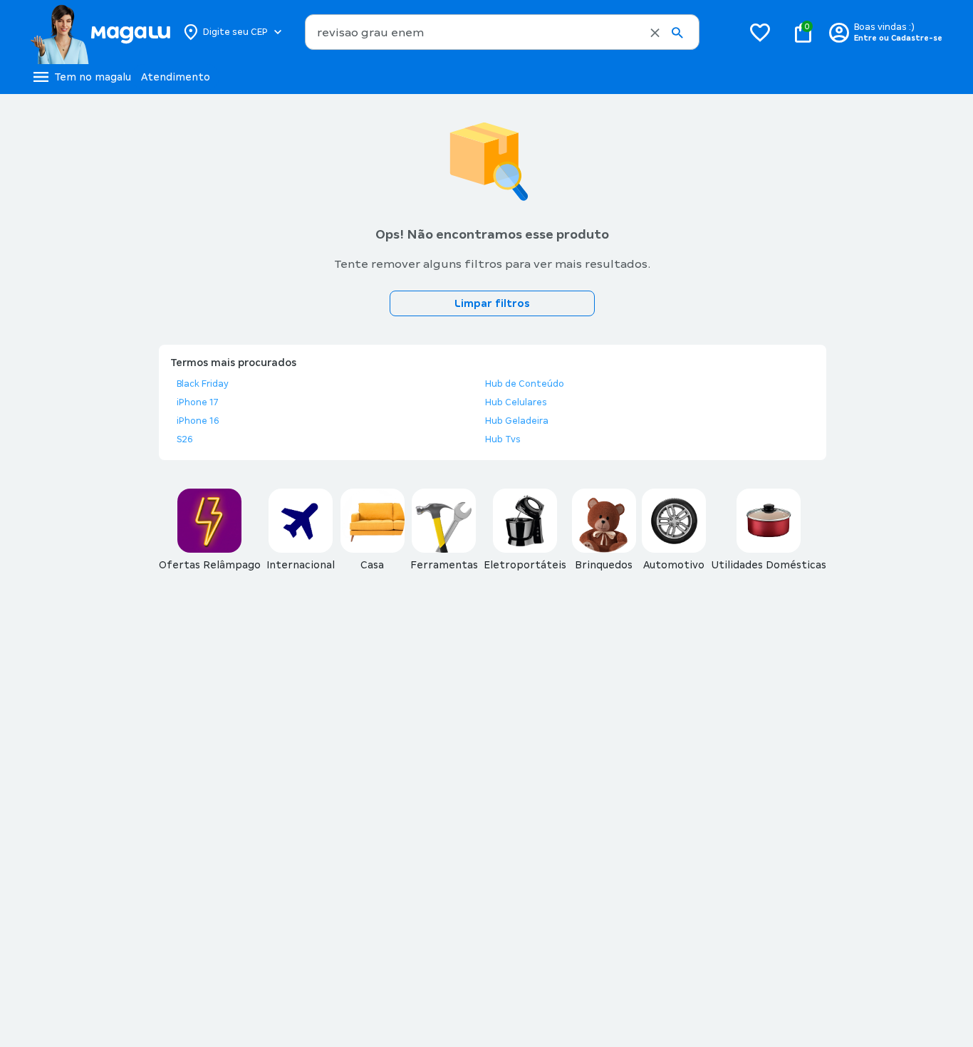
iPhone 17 (198, 402)
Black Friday (203, 384)
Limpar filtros (492, 303)
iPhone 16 (198, 421)
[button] (654, 33)
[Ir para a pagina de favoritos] (760, 32)
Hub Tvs (503, 439)
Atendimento (175, 77)
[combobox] (502, 32)
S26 (185, 439)
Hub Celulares (516, 402)
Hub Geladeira (516, 421)
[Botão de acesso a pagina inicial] (100, 32)
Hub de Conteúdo (524, 384)
